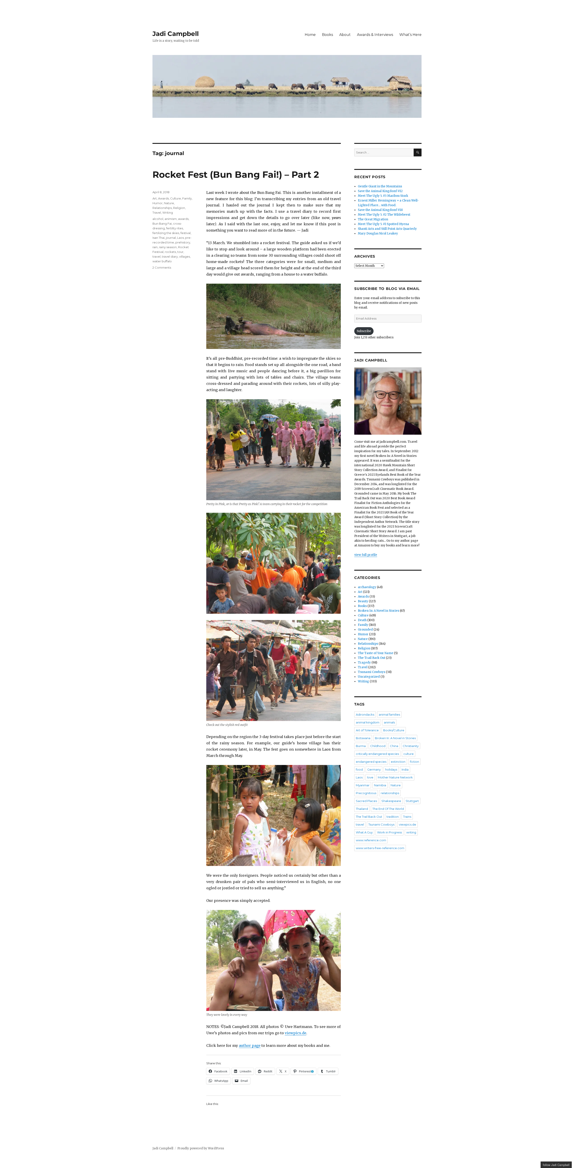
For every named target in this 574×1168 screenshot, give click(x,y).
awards (183, 219)
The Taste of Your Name (375, 653)
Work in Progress (389, 832)
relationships (390, 793)
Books (327, 35)
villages (184, 256)
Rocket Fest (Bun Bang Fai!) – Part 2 (235, 174)
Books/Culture (393, 730)
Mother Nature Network (395, 777)
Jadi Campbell (175, 33)
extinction (398, 761)
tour (180, 252)
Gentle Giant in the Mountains (380, 186)
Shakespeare (391, 801)
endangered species (371, 761)
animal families (389, 714)
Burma (361, 746)
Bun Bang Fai (162, 223)
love (370, 777)
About (345, 35)
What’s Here (410, 35)
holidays (391, 769)
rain (155, 247)
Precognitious (366, 793)
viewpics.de (295, 1033)
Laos (180, 237)
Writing (167, 212)
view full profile (365, 555)
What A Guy (364, 832)
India (405, 769)
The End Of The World (388, 809)
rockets (170, 252)
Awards (163, 198)
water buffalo (162, 261)
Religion (179, 208)
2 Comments (161, 267)
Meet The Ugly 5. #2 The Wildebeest (384, 215)
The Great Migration (373, 219)
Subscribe (364, 331)
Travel (156, 212)
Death (362, 620)
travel (156, 256)
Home (310, 35)
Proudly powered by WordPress (200, 1148)
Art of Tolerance (367, 730)
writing (411, 832)
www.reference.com (371, 840)
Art (154, 198)
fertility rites (174, 228)
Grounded (365, 629)
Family (187, 198)
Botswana (363, 738)
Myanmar (363, 785)
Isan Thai (158, 237)
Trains (407, 816)
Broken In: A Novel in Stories (378, 611)
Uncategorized (369, 677)
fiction (414, 761)
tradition (393, 816)
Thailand (362, 809)
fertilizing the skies (165, 233)
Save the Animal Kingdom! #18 (380, 210)
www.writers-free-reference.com (380, 848)
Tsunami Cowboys (371, 672)
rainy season (168, 247)
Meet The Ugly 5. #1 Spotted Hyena (383, 224)
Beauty (363, 601)
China (394, 746)
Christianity (411, 746)
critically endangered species (377, 754)
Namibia (380, 785)
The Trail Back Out (371, 658)
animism (171, 219)
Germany (374, 769)
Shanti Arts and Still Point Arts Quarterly (387, 229)
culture (408, 754)
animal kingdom (367, 722)
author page (250, 1045)
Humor (157, 203)
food (359, 769)
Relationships (162, 208)
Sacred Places (366, 801)
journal (171, 237)
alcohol (157, 219)
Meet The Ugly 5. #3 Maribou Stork (383, 196)
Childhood (377, 746)
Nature (169, 203)
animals (389, 722)
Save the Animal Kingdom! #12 (380, 191)
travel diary (170, 256)
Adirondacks (365, 714)
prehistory (182, 242)
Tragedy (364, 662)
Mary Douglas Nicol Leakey (378, 233)
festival (185, 233)
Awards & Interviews (375, 35)
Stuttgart (412, 801)
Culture (175, 198)
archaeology (367, 587)
